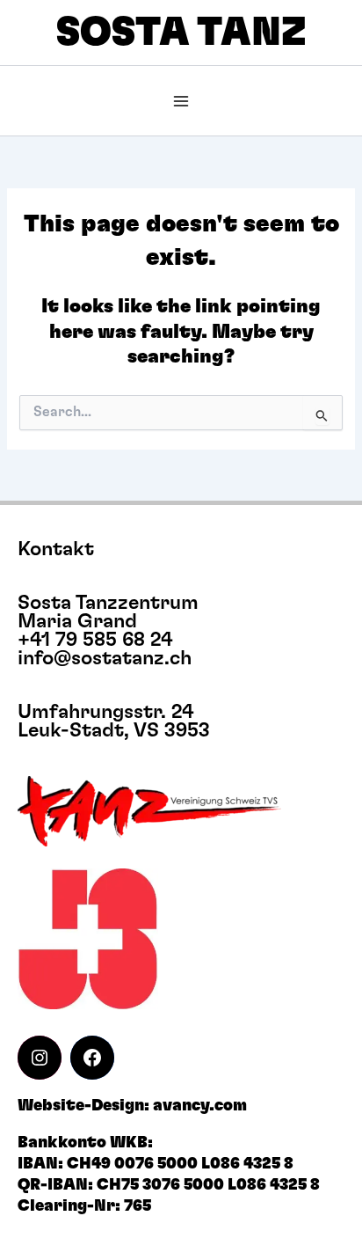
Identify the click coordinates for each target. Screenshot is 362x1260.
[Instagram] (40, 1058)
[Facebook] (92, 1058)
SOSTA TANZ (181, 33)
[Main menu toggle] (181, 101)
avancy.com (200, 1105)
